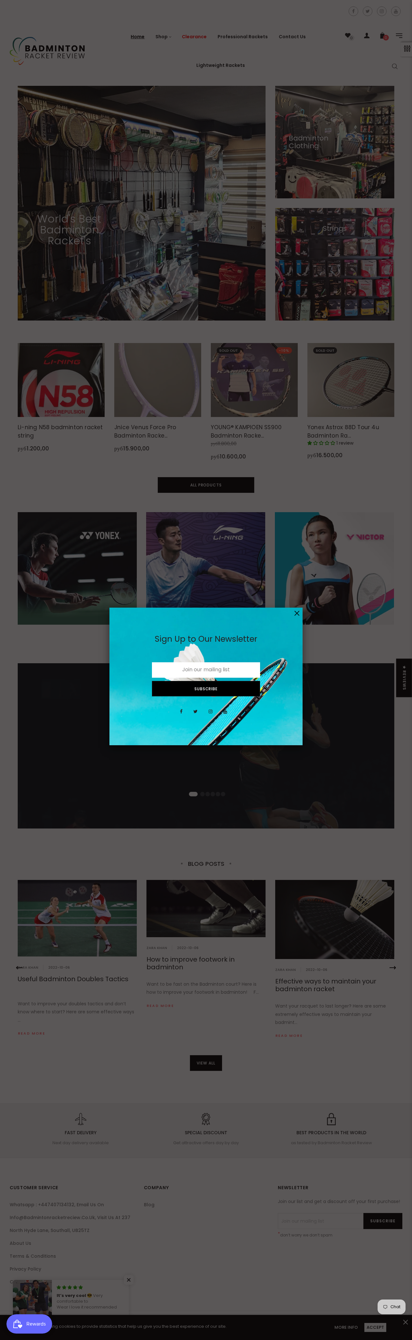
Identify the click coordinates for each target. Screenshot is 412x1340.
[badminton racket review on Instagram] (210, 715)
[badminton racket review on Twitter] (195, 715)
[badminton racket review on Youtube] (225, 715)
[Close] (297, 613)
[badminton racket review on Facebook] (181, 715)
